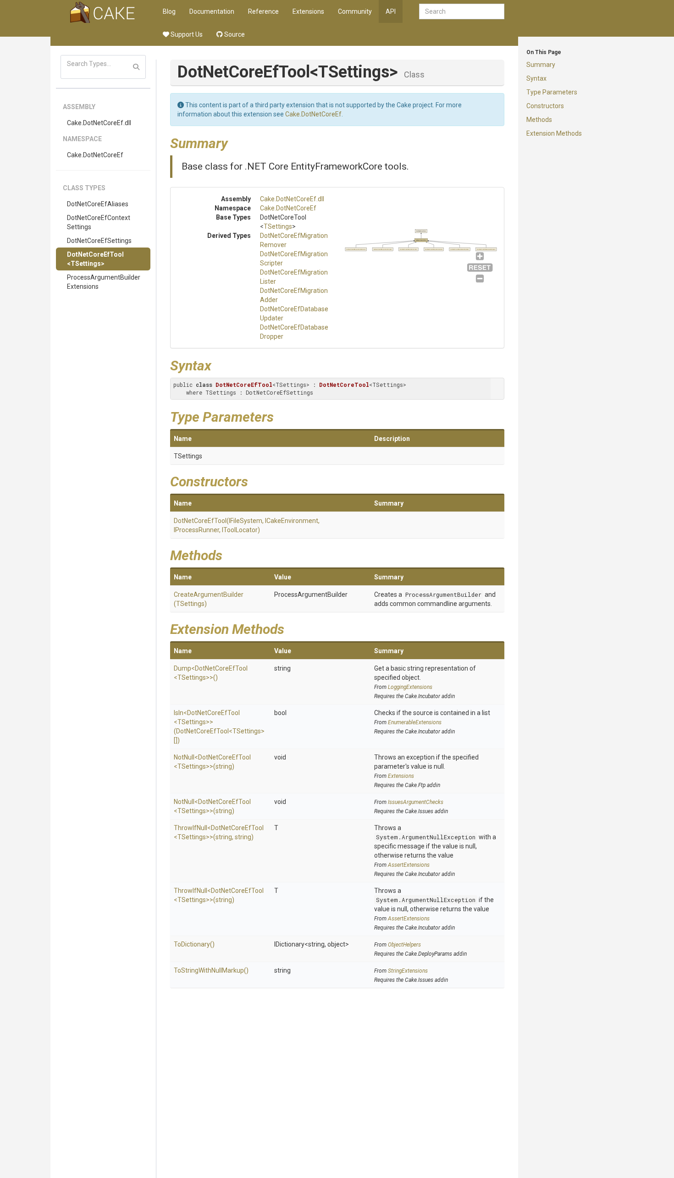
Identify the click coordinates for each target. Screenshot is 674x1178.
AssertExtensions (409, 865)
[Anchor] (235, 142)
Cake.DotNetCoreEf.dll (99, 123)
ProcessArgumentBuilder (443, 594)
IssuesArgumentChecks (415, 802)
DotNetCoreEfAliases (97, 204)
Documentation (211, 11)
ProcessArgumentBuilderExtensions (103, 282)
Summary (540, 64)
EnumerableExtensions (415, 722)
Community (355, 11)
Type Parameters (551, 92)
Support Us (186, 34)
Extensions (308, 11)
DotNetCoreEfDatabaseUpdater (459, 249)
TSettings (278, 226)
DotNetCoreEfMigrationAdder (433, 249)
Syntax (536, 78)
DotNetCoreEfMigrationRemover (355, 249)
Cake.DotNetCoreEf (95, 155)
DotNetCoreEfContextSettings (98, 222)
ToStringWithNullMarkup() (211, 970)
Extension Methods (554, 133)
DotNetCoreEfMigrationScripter (382, 249)
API (391, 11)
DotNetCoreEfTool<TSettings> (95, 259)
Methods (539, 119)
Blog (169, 11)
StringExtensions (408, 971)
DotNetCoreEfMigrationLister (408, 249)
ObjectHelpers (404, 944)
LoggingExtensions (410, 687)
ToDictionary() (194, 944)
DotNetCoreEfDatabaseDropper (485, 249)
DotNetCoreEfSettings (99, 240)
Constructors (545, 106)
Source (234, 34)
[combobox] (461, 11)
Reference (263, 11)
